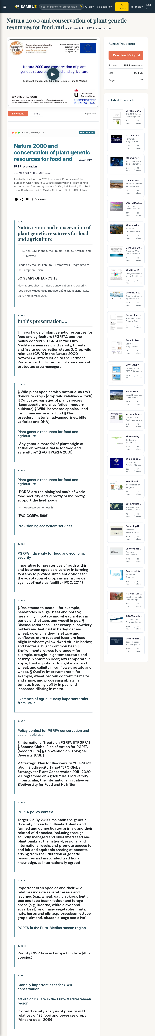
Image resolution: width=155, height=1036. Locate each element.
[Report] (27, 199)
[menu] (4, 6)
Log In (148, 6)
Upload (122, 8)
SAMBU (29, 6)
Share (36, 113)
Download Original (126, 55)
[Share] (22, 199)
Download (18, 113)
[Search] (81, 7)
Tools (138, 6)
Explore (105, 6)
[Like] (16, 199)
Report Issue (91, 113)
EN (90, 6)
